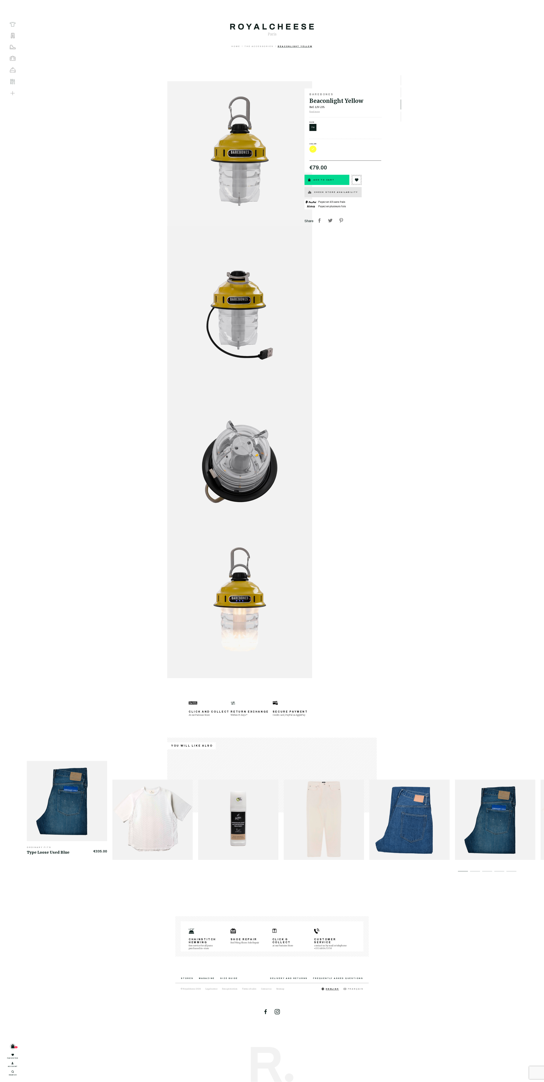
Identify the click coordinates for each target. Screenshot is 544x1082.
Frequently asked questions (338, 978)
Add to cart (323, 180)
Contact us (266, 989)
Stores (187, 978)
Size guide (229, 978)
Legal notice (211, 989)
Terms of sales (249, 989)
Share (319, 220)
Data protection (229, 989)
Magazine (207, 978)
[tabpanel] (69, 808)
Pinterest (341, 220)
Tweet (330, 220)
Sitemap (280, 989)
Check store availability (336, 192)
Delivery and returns (288, 978)
